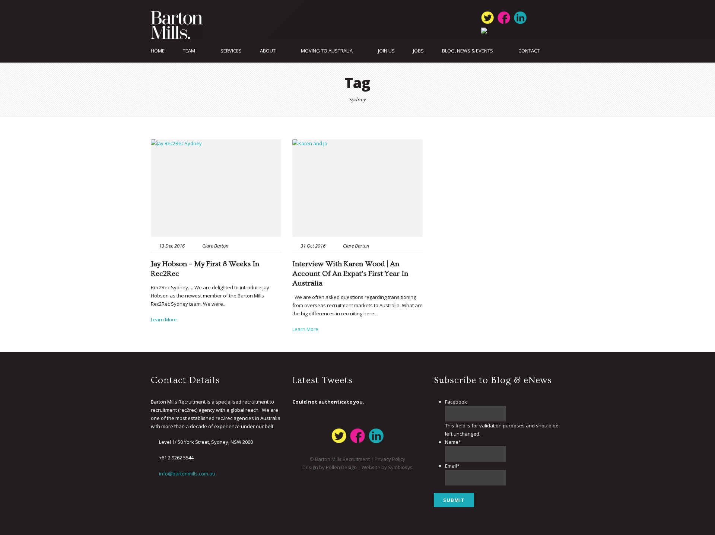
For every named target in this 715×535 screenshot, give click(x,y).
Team (189, 50)
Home (158, 50)
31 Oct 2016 (313, 245)
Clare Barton (215, 245)
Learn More (164, 319)
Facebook (456, 401)
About (268, 50)
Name (453, 442)
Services (231, 50)
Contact (529, 50)
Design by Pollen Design (329, 467)
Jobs (418, 50)
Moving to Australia (327, 50)
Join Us (386, 50)
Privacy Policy (390, 459)
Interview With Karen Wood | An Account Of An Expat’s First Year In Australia (350, 273)
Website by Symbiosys (387, 467)
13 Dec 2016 (172, 245)
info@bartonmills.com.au (187, 473)
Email (452, 465)
